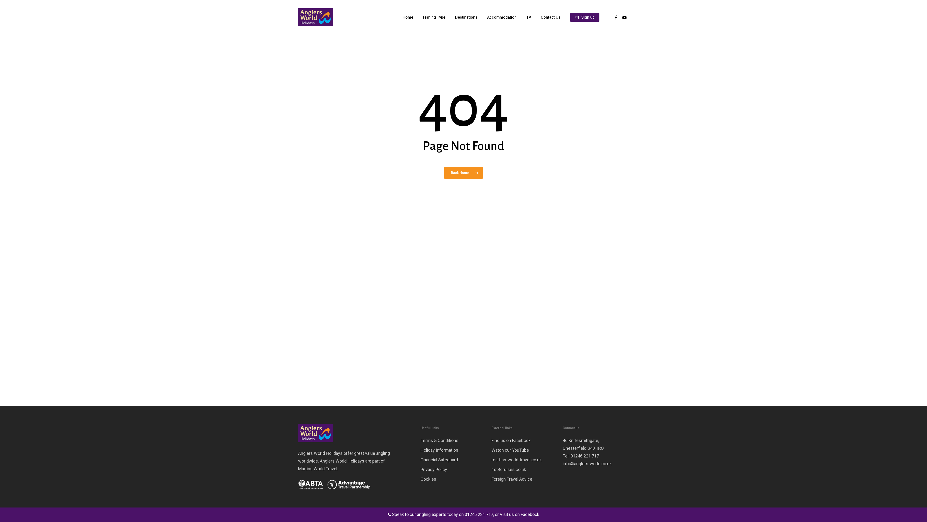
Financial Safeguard (439, 459)
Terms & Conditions (439, 440)
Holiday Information (439, 450)
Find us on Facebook (511, 440)
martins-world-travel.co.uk (517, 459)
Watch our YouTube (510, 450)
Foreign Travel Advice (512, 479)
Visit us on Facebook (519, 514)
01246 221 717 (479, 514)
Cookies (428, 479)
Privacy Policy (434, 469)
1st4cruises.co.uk (509, 469)
